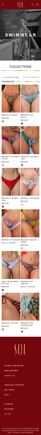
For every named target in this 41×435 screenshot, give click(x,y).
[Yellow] (22, 248)
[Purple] (3, 290)
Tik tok (7, 414)
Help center (9, 390)
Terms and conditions (14, 385)
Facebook (8, 404)
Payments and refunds (14, 366)
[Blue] (22, 123)
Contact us (9, 376)
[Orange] (3, 121)
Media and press (11, 371)
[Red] (3, 206)
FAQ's (6, 395)
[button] (2, 4)
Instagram (8, 409)
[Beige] (22, 204)
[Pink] (3, 165)
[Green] (22, 165)
